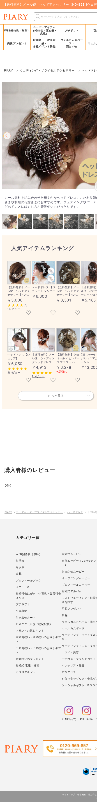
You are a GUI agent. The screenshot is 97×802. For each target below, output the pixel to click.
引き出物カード (26, 617)
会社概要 (81, 794)
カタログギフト (26, 672)
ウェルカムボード (73, 628)
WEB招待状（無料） (17, 30)
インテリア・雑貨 (73, 665)
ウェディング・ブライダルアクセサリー (39, 512)
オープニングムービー (76, 578)
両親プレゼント (72, 608)
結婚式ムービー (72, 554)
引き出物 (21, 610)
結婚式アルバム (72, 591)
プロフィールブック (28, 580)
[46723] (28, 380)
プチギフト (23, 604)
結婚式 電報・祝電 (27, 665)
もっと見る (56, 396)
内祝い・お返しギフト (30, 630)
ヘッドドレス (75, 512)
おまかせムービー (73, 571)
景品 (64, 615)
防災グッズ (69, 672)
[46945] (53, 380)
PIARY (8, 512)
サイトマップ (68, 794)
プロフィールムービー (76, 584)
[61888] (53, 313)
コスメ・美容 (70, 652)
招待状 (20, 560)
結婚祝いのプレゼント (30, 659)
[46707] (77, 313)
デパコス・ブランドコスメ (79, 659)
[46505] (77, 380)
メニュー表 (23, 587)
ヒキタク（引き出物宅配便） (34, 624)
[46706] (28, 313)
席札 (18, 573)
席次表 (20, 567)
